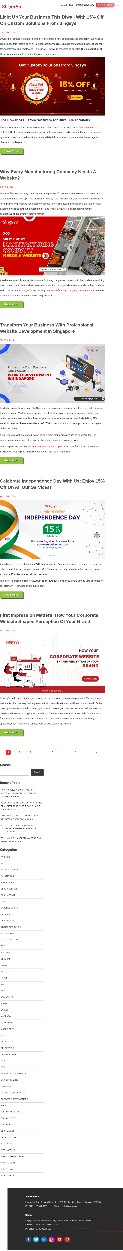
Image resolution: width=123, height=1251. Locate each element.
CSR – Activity (8, 895)
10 (74, 752)
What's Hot (7, 1169)
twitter (36, 1239)
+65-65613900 (66, 5)
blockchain (7, 882)
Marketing (7, 1023)
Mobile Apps (7, 1029)
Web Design (7, 1144)
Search (5, 765)
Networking (8, 1042)
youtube (60, 1239)
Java (3, 991)
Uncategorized (9, 1137)
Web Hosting (8, 1150)
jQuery (5, 1003)
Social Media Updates (13, 1093)
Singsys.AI (6, 1086)
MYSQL (4, 1035)
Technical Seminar (11, 1112)
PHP (3, 1061)
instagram (52, 1239)
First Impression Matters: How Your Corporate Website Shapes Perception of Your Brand (49, 618)
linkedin (44, 1239)
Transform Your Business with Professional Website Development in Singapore (46, 328)
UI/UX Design (8, 1131)
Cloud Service (9, 889)
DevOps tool (8, 921)
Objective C (7, 1048)
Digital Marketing (11, 927)
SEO (3, 1067)
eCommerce (7, 933)
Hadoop (5, 972)
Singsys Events (9, 1080)
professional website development (46, 446)
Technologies (9, 1125)
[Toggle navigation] (118, 4)
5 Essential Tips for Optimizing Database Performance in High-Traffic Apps (19, 828)
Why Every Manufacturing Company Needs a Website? (48, 174)
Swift (4, 1106)
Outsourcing (8, 1054)
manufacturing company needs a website (73, 290)
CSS (3, 902)
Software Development (14, 1099)
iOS (2, 984)
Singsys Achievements (13, 1074)
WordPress (7, 1176)
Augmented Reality (12, 870)
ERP (3, 946)
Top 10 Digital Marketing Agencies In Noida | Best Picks (21, 840)
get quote (105, 5)
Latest (4, 1010)
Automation (7, 876)
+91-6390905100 (43, 1229)
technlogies (8, 1118)
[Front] (11, 5)
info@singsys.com (85, 5)
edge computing (10, 940)
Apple (4, 863)
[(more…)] (12, 151)
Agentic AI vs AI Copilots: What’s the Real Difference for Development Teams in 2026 (21, 806)
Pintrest (67, 1239)
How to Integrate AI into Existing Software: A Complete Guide (20, 817)
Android (5, 857)
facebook (28, 1239)
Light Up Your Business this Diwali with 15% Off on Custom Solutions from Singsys (52, 20)
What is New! (8, 1163)
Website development (13, 1157)
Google (5, 965)
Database (6, 914)
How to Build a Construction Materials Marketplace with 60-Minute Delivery (19, 793)
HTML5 (4, 978)
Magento (6, 1016)
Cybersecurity (9, 908)
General (5, 959)
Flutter (5, 953)
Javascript (7, 997)
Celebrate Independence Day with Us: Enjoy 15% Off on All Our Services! (52, 484)
